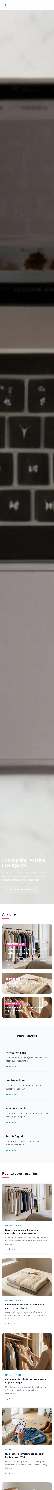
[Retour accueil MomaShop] (4, 5)
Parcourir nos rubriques (19, 889)
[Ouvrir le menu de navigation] (49, 5)
